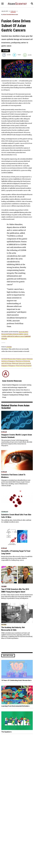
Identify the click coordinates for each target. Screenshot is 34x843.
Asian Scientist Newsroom (10, 14)
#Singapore (12, 365)
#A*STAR (4, 359)
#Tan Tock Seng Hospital (23, 365)
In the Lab (13, 11)
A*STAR (9, 347)
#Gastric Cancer (21, 359)
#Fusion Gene (11, 359)
